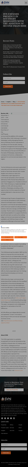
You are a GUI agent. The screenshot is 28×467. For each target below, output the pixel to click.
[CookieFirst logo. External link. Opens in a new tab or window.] (1, 226)
